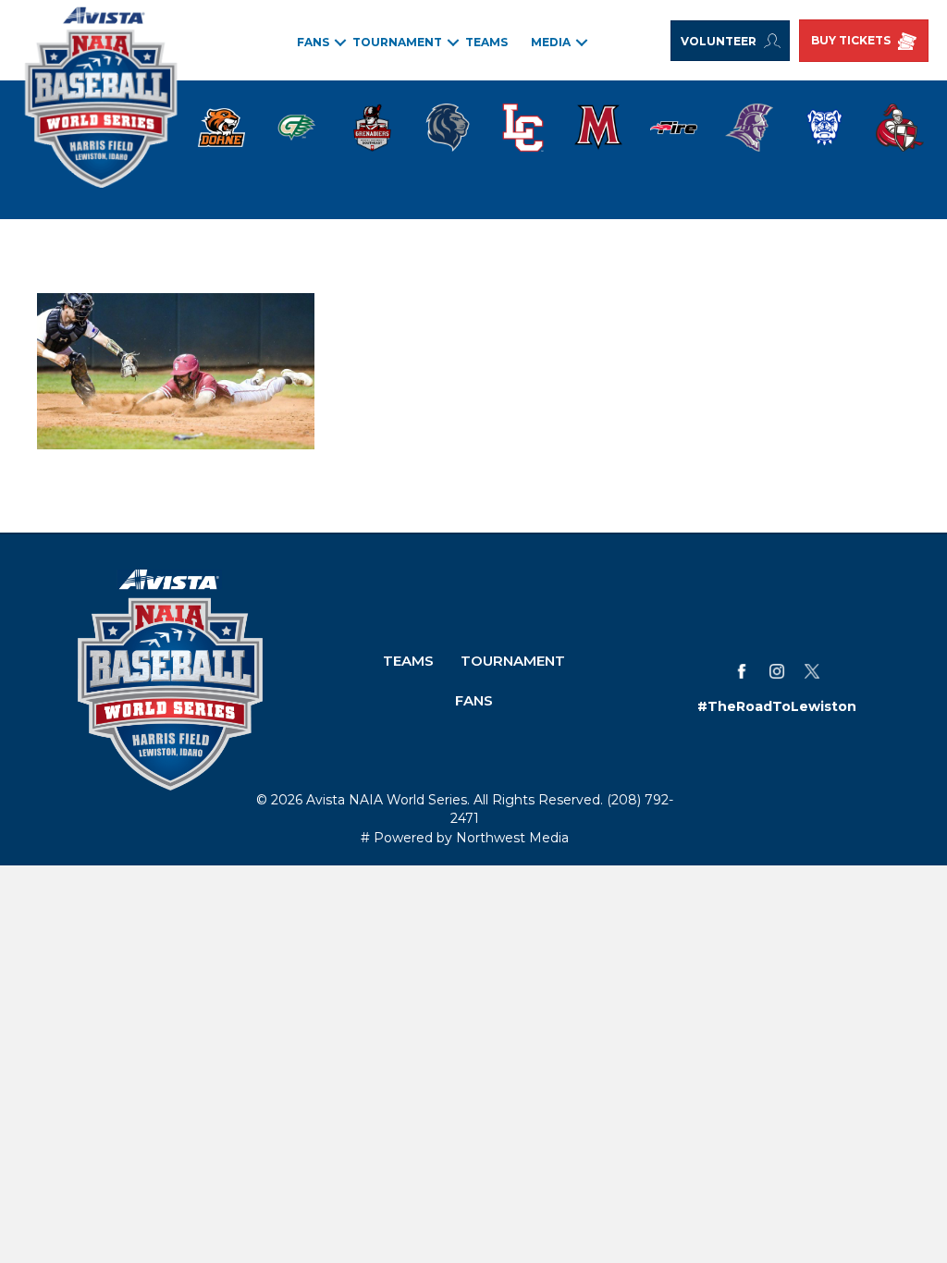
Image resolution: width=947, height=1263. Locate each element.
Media (551, 42)
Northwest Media (512, 837)
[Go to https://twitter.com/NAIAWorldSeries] (812, 671)
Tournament (397, 42)
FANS (313, 42)
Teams (486, 42)
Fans (474, 700)
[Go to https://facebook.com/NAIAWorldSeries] (741, 671)
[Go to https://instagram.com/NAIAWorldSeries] (777, 671)
